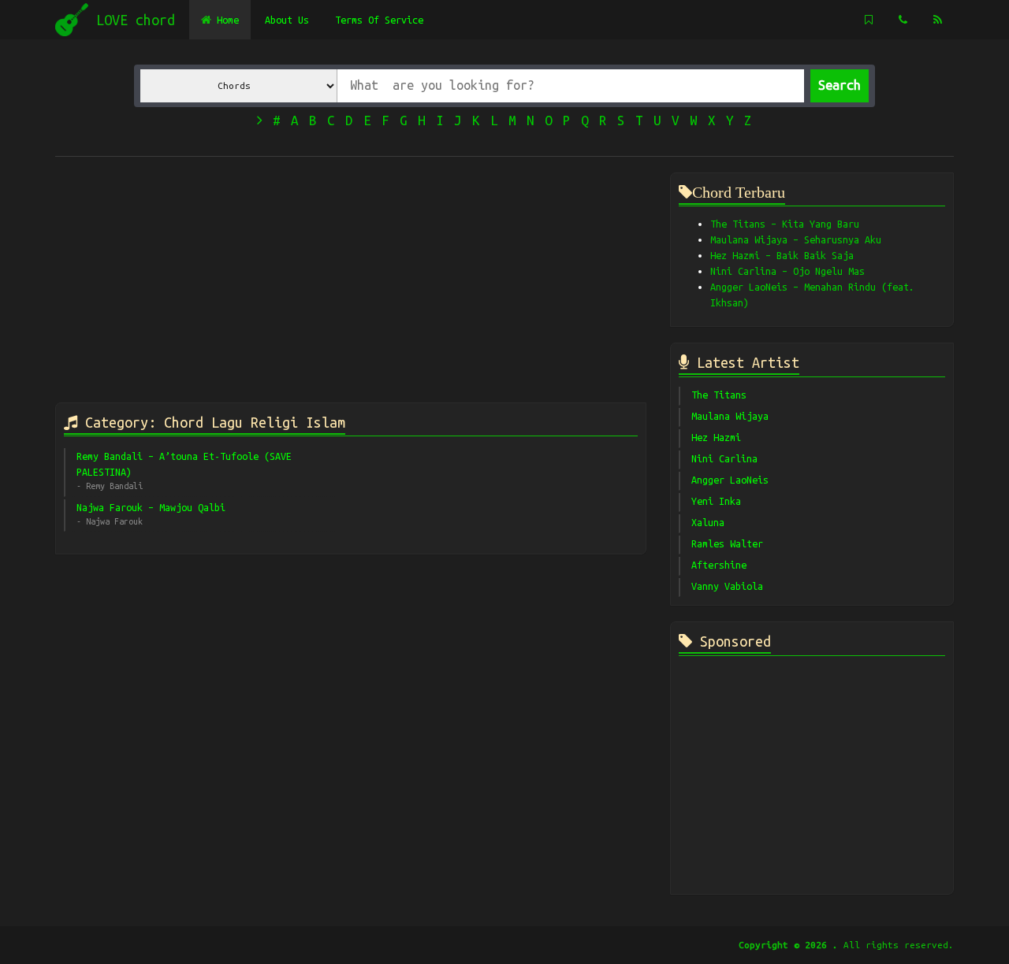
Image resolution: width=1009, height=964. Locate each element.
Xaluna (707, 522)
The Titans (719, 394)
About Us (287, 19)
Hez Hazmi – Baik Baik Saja (782, 255)
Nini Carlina (724, 458)
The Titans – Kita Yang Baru (784, 223)
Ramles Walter (727, 543)
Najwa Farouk (114, 521)
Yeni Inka (716, 500)
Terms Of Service (379, 19)
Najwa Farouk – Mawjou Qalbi (150, 507)
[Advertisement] (350, 282)
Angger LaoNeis (730, 479)
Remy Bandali (114, 486)
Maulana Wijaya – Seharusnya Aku (795, 239)
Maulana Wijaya (730, 415)
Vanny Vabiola (727, 585)
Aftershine (719, 564)
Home (225, 19)
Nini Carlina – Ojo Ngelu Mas (787, 270)
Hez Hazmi (716, 437)
